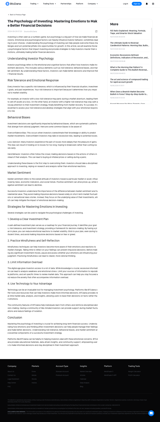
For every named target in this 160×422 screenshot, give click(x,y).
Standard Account (62, 371)
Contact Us (12, 375)
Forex (34, 371)
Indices (34, 383)
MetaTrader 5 (108, 371)
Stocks (34, 379)
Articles (82, 375)
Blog (81, 386)
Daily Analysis (84, 383)
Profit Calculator (134, 375)
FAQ (9, 386)
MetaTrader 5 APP (110, 375)
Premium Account (62, 375)
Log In (125, 4)
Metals (34, 375)
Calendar (83, 379)
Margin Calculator (134, 371)
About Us (11, 371)
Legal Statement (13, 379)
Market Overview (86, 371)
